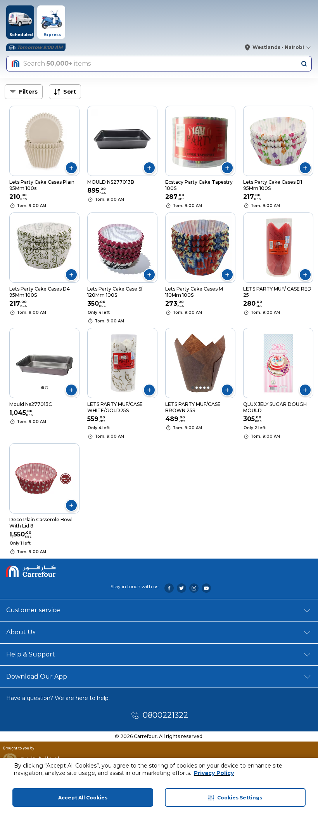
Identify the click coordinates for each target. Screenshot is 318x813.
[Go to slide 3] (200, 387)
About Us (20, 632)
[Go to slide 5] (208, 387)
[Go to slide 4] (204, 387)
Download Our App (36, 676)
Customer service (33, 610)
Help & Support (30, 654)
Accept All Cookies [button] (82, 798)
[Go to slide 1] (42, 387)
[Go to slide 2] (46, 387)
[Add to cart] (71, 168)
